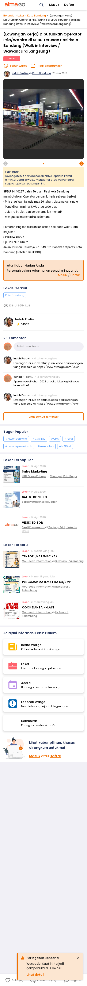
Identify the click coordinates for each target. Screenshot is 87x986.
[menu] (81, 5)
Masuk (54, 5)
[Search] (41, 5)
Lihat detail (35, 974)
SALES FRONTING (34, 497)
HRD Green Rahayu (34, 476)
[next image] (81, 163)
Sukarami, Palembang (69, 561)
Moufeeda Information (37, 561)
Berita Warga (31, 645)
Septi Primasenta (33, 502)
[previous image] (5, 163)
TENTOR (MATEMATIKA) (39, 556)
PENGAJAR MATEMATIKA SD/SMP (46, 582)
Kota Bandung (36, 15)
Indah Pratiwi (20, 73)
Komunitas (29, 721)
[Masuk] (14, 748)
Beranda (8, 15)
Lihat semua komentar (43, 417)
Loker (21, 15)
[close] (78, 958)
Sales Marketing (34, 471)
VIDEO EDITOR (32, 522)
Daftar (69, 5)
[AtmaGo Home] (15, 5)
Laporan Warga (33, 702)
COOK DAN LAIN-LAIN (38, 607)
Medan (52, 502)
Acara (26, 683)
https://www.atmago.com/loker (58, 367)
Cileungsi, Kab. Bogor (63, 476)
